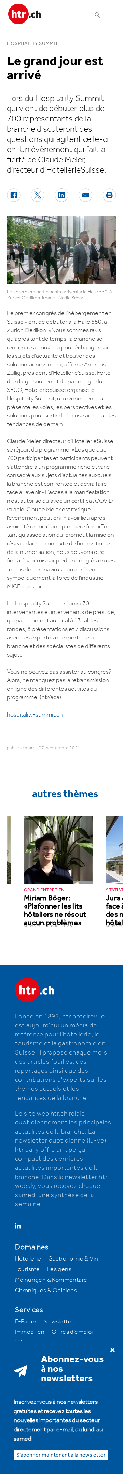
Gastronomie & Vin (73, 1259)
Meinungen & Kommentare (51, 1280)
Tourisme (27, 1269)
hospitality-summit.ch (35, 715)
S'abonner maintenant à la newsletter (61, 1455)
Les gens (59, 1269)
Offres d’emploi (72, 1332)
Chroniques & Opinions (46, 1290)
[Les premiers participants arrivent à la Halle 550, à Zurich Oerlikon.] (61, 250)
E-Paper (26, 1321)
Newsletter (58, 1321)
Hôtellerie (28, 1259)
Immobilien (30, 1332)
